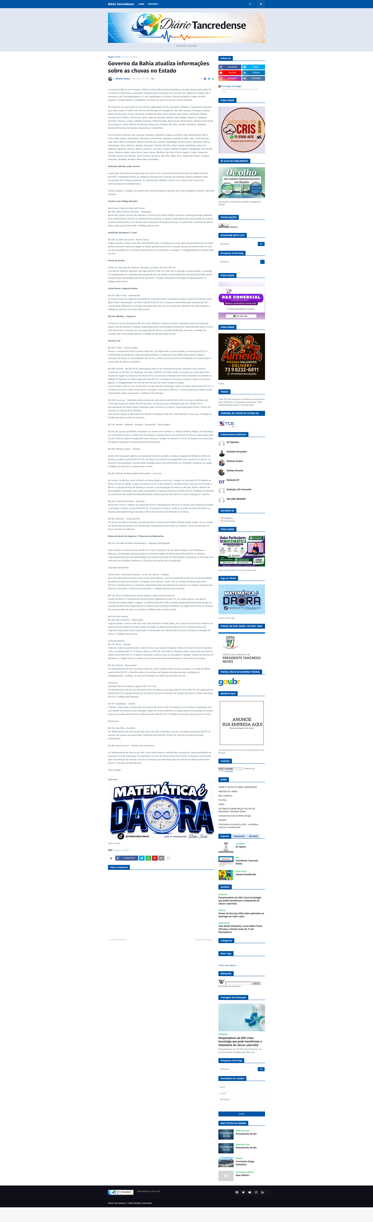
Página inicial (114, 57)
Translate (228, 771)
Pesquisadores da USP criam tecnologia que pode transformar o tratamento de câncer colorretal (239, 900)
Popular (225, 836)
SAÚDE (221, 804)
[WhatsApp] (213, 79)
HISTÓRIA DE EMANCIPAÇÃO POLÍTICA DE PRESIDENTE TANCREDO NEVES (236, 810)
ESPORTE (222, 820)
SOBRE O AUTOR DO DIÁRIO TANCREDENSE (237, 787)
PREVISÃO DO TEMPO (227, 791)
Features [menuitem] (153, 4)
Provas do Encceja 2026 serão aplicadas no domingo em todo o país (241, 915)
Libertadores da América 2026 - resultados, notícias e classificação (238, 826)
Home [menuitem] (141, 4)
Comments (239, 836)
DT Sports (241, 846)
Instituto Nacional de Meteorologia (234, 816)
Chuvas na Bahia (130, 57)
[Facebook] (205, 79)
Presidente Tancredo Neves (247, 862)
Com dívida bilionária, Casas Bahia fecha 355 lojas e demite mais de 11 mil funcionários (240, 929)
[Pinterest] (155, 858)
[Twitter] (209, 79)
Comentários (229, 521)
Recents (253, 836)
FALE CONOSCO (225, 796)
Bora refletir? (243, 1175)
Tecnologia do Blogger (231, 86)
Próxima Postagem (204, 939)
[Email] (161, 858)
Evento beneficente (246, 874)
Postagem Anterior (118, 939)
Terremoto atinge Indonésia (245, 1163)
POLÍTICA (222, 800)
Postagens (228, 518)
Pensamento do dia (246, 1133)
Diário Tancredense (121, 4)
